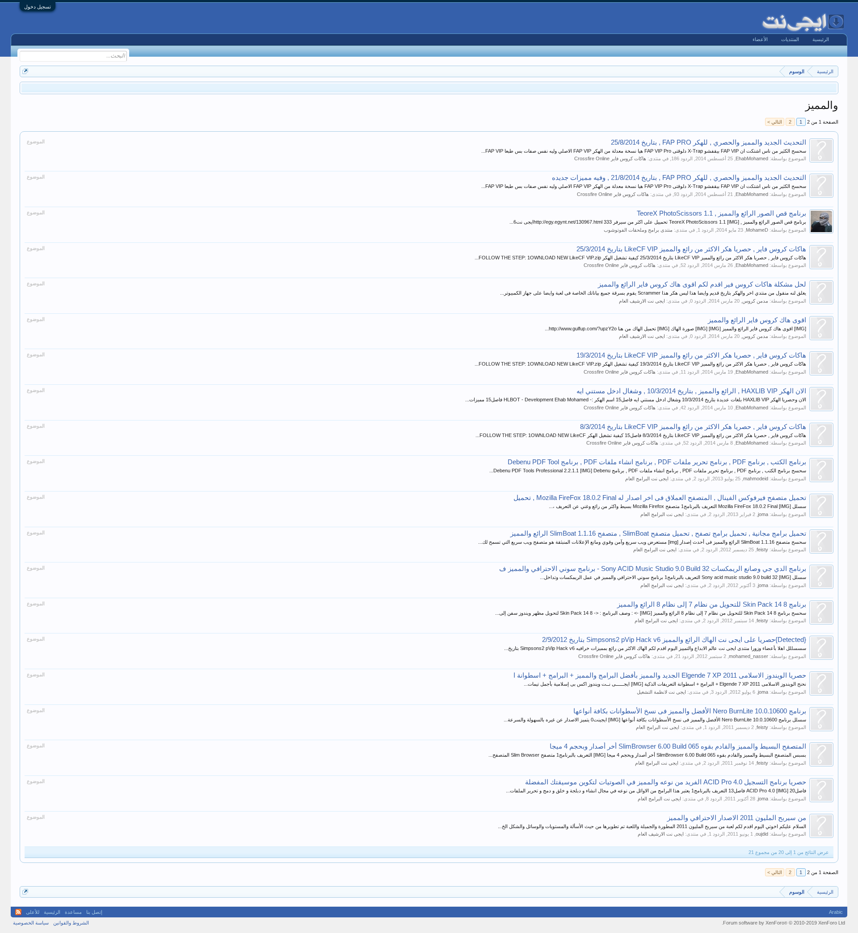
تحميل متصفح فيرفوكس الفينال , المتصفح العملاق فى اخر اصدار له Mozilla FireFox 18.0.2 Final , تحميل (659, 497)
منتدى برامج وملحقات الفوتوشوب (638, 230)
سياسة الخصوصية (31, 922)
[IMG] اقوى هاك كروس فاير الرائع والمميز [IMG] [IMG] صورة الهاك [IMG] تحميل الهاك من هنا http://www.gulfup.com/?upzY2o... (675, 328)
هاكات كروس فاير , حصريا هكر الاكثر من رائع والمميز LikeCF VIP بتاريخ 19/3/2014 (691, 355)
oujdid (762, 834)
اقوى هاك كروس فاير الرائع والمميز (757, 320)
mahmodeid (755, 478)
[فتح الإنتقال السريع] (25, 71)
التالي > (774, 122)
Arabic (836, 912)
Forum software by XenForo (783, 922)
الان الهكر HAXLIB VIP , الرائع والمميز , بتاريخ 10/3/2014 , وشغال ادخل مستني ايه (691, 391)
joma (763, 514)
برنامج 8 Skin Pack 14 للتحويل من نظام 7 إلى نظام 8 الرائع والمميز (711, 604)
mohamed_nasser (748, 656)
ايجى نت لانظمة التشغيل (661, 692)
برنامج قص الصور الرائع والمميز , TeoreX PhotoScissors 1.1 (721, 213)
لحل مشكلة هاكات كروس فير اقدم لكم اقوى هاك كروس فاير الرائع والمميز (702, 284)
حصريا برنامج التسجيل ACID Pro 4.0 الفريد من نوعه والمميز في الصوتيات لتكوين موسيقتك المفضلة (665, 782)
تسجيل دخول (37, 6)
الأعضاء (760, 39)
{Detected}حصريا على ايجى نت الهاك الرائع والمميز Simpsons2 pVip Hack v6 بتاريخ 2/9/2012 (674, 639)
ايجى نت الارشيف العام (642, 301)
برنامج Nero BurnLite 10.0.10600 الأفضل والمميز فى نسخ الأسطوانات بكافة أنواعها (689, 711)
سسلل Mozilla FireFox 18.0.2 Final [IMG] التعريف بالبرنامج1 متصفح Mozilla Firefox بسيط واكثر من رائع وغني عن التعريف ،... (677, 506)
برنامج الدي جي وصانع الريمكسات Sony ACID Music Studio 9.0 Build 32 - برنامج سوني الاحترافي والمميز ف (652, 568)
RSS (18, 912)
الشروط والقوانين (71, 922)
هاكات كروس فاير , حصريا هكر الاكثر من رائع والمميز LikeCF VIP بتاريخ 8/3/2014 (693, 426)
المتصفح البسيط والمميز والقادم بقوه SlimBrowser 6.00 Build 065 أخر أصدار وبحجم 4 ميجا (678, 746)
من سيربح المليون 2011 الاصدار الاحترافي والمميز (736, 817)
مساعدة (73, 912)
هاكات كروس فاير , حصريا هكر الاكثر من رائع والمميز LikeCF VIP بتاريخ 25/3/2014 (691, 249)
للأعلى (32, 912)
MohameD (757, 230)
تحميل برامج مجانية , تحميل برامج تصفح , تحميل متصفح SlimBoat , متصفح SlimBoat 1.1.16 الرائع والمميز (658, 533)
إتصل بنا (94, 912)
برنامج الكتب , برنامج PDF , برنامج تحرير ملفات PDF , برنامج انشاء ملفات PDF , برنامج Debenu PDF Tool (657, 462)
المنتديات (790, 39)
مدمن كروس (755, 301)
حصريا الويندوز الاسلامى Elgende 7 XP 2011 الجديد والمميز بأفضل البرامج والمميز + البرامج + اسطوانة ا (659, 675)
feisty (762, 549)
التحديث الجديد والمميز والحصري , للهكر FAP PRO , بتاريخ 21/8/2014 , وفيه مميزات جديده (679, 177)
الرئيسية (820, 39)
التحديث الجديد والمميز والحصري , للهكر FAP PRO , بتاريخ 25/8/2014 (708, 142)
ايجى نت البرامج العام (647, 478)
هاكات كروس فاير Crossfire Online (610, 158)
